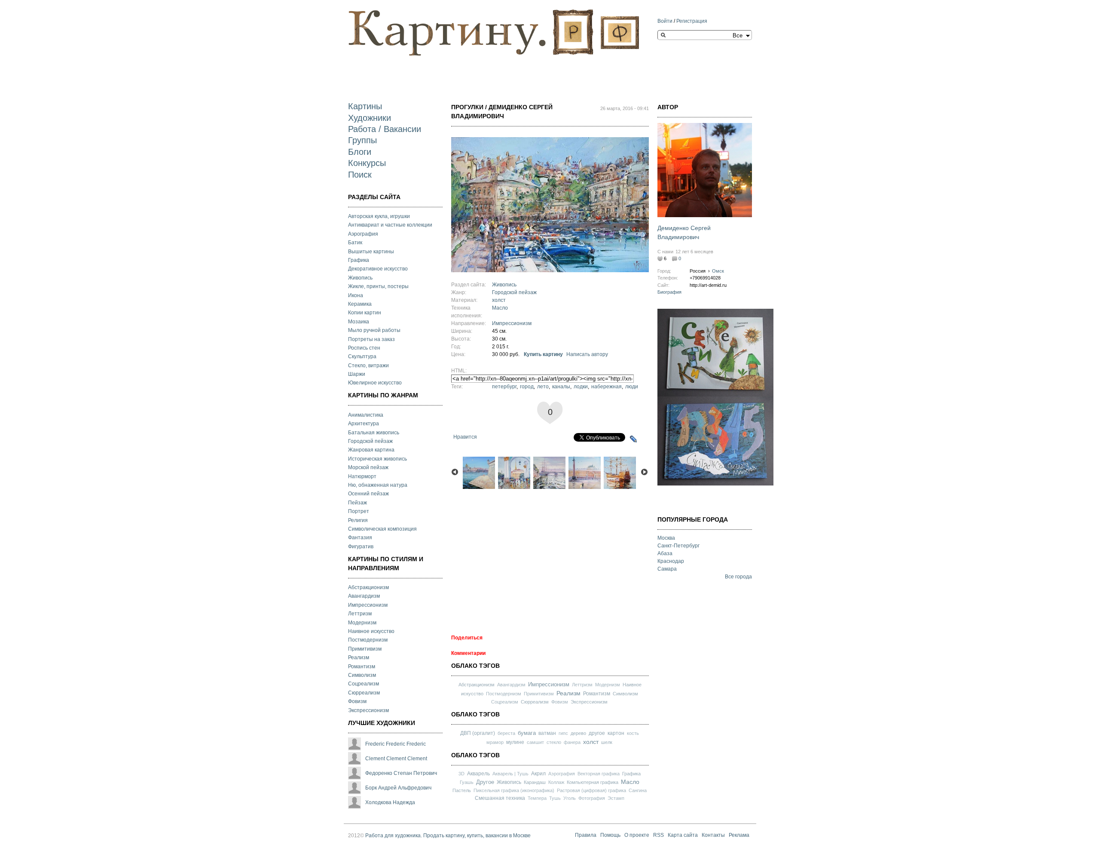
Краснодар (670, 561)
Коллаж (556, 782)
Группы (362, 140)
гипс (563, 733)
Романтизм (361, 667)
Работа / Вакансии (384, 129)
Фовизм (357, 701)
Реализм (358, 657)
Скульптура (362, 356)
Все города (738, 577)
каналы (561, 387)
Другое (485, 782)
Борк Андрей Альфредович (398, 788)
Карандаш (535, 782)
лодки (581, 387)
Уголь (569, 798)
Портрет (358, 511)
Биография (669, 292)
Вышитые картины (371, 252)
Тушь (555, 798)
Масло (500, 308)
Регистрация (691, 21)
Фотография (591, 798)
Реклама (739, 836)
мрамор (495, 742)
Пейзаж (357, 503)
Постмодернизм (368, 640)
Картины (365, 106)
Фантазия (360, 538)
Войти (664, 21)
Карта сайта (683, 836)
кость (633, 733)
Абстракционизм (368, 587)
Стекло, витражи (368, 366)
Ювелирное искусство (375, 383)
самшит (535, 742)
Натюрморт (362, 476)
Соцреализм (363, 684)
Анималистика (365, 415)
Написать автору (587, 354)
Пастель (461, 790)
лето (543, 387)
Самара (667, 569)
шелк (606, 742)
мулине (515, 742)
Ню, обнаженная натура (377, 485)
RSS (658, 836)
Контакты (713, 836)
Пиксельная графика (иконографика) (514, 790)
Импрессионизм (368, 605)
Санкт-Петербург (678, 546)
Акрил (538, 774)
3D (461, 773)
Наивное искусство (371, 631)
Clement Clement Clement (396, 759)
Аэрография (363, 234)
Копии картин (364, 313)
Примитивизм (365, 649)
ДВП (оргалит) (477, 733)
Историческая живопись (377, 459)
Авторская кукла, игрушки (379, 216)
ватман (547, 733)
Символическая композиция (382, 529)
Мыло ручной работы (374, 330)
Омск (718, 270)
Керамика (360, 304)
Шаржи (356, 374)
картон (616, 733)
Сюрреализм (364, 693)
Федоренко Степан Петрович (401, 773)
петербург (504, 387)
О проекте (636, 836)
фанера (572, 742)
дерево (578, 733)
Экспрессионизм (368, 710)
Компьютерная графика (592, 782)
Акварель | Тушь (510, 773)
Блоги (359, 152)
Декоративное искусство (378, 269)
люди (631, 387)
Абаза (664, 553)
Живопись (360, 278)
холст (499, 300)
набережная (606, 387)
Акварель (478, 774)
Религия (358, 520)
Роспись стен (364, 348)
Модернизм (362, 623)
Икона (355, 295)
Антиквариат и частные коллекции (390, 225)
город (527, 387)
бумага (527, 733)
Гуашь (467, 782)
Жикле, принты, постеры (378, 286)
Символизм (362, 675)
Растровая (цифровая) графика (591, 790)
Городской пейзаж (370, 441)
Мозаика (358, 322)
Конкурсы (367, 163)
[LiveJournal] (633, 439)
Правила (585, 836)
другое (597, 733)
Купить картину (543, 354)
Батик (355, 243)
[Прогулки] (550, 268)
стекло (554, 742)
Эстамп (616, 798)
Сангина (638, 790)
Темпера (537, 798)
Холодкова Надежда (390, 802)
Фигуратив (360, 547)
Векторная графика (599, 773)
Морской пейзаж (368, 467)
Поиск (360, 174)
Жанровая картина (371, 450)
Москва (666, 538)
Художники (369, 118)
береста (506, 733)
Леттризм (360, 614)
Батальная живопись (373, 433)
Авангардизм (364, 596)
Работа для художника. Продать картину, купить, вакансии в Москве (448, 836)
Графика (358, 260)
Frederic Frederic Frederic (395, 744)
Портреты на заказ (371, 339)
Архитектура (363, 424)
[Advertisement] (504, 71)
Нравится (465, 437)
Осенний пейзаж (368, 494)
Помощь (610, 836)
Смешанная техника (500, 798)
